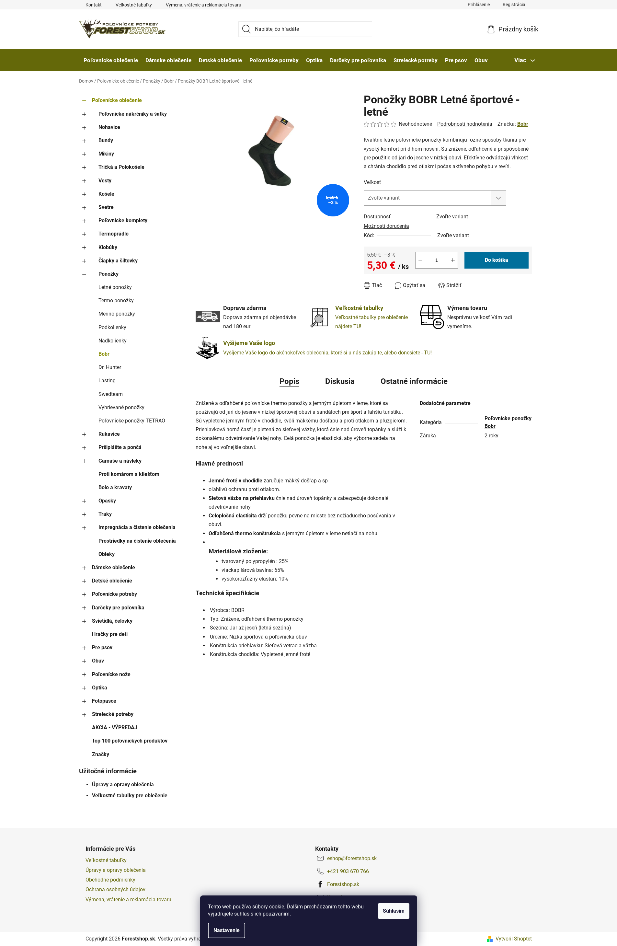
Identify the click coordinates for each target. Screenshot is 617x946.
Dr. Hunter (109, 367)
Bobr (103, 354)
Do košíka (496, 260)
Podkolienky (112, 327)
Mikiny (106, 154)
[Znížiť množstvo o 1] (420, 260)
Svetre (106, 207)
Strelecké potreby (112, 714)
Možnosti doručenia (386, 226)
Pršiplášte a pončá (120, 447)
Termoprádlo (113, 234)
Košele (106, 194)
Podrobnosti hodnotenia (464, 124)
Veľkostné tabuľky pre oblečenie (129, 795)
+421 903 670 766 (348, 871)
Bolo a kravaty (115, 487)
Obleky (106, 554)
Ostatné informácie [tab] (414, 381)
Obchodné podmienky (110, 880)
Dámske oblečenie (113, 567)
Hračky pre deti (110, 634)
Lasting (107, 380)
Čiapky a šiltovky (118, 261)
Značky (100, 754)
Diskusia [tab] (340, 381)
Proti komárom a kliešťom (128, 474)
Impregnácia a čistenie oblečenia (137, 527)
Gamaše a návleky (120, 461)
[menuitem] (110, 60)
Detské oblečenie (112, 581)
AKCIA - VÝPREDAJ (114, 727)
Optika (99, 688)
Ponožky (108, 274)
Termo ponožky (116, 300)
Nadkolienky (112, 341)
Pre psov (102, 647)
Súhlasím (394, 911)
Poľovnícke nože (111, 674)
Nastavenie (226, 930)
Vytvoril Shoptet (514, 939)
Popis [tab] (289, 381)
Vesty (104, 181)
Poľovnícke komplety (122, 220)
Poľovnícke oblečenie (117, 100)
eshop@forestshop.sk (352, 858)
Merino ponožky (116, 314)
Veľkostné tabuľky (134, 4)
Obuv (98, 661)
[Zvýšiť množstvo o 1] (453, 260)
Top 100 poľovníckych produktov (129, 741)
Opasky (107, 501)
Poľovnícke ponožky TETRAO (131, 421)
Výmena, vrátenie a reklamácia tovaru (203, 4)
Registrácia (514, 4)
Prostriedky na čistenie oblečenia (137, 541)
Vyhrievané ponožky (121, 407)
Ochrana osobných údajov (115, 889)
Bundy (105, 140)
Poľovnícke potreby (114, 594)
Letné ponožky (115, 287)
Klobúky (107, 247)
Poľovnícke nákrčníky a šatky (132, 114)
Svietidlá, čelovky (112, 621)
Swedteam (110, 394)
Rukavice (109, 434)
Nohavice (109, 127)
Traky (105, 514)
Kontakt (94, 4)
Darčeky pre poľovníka (118, 608)
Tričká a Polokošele (121, 167)
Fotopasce (104, 701)
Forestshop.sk (343, 884)
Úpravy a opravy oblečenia (123, 784)
